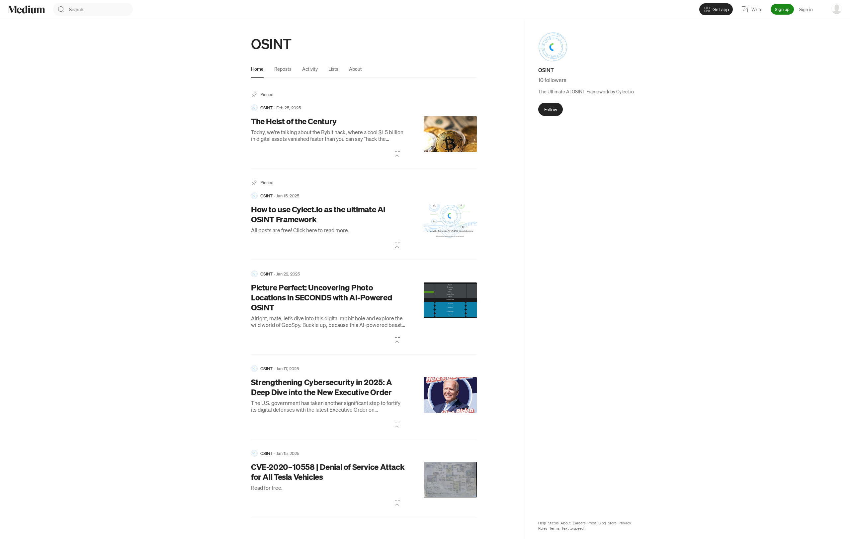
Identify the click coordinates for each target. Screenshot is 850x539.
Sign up (782, 9)
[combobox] (101, 9)
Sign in (806, 9)
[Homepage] (26, 9)
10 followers (552, 79)
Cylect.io (625, 91)
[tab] (257, 68)
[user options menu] (836, 8)
